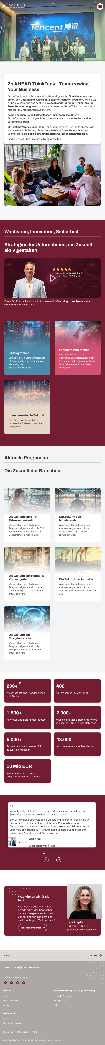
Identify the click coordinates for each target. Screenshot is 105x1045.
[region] (52, 825)
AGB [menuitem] (35, 1032)
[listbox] (53, 825)
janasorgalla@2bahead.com (81, 929)
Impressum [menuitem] (8, 1032)
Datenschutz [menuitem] (23, 1032)
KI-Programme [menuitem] (60, 1000)
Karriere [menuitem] (6, 1005)
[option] (51, 825)
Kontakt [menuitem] (6, 1018)
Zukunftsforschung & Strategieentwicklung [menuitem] (74, 990)
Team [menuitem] (5, 996)
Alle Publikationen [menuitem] (10, 1000)
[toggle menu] (100, 6)
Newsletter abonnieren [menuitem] (13, 1023)
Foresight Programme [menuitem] (63, 996)
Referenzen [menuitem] (59, 1005)
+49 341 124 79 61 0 (77, 926)
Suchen (93, 955)
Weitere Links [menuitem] (9, 1013)
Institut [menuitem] (7, 990)
